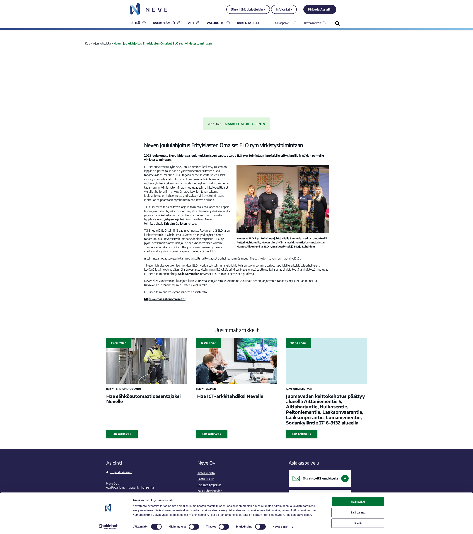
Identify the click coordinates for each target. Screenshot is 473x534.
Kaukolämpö (164, 23)
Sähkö (135, 23)
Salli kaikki (358, 501)
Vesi (191, 23)
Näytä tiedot (280, 526)
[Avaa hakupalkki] (337, 23)
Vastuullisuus (206, 479)
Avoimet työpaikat (209, 485)
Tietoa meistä (312, 23)
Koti (87, 43)
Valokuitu (215, 23)
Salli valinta (358, 512)
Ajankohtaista (102, 43)
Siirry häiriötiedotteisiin (247, 9)
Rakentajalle (248, 23)
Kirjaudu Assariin (319, 9)
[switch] (194, 527)
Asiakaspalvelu (282, 23)
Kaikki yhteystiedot (210, 491)
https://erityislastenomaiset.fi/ (165, 299)
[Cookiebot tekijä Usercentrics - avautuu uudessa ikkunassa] (108, 527)
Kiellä (358, 523)
